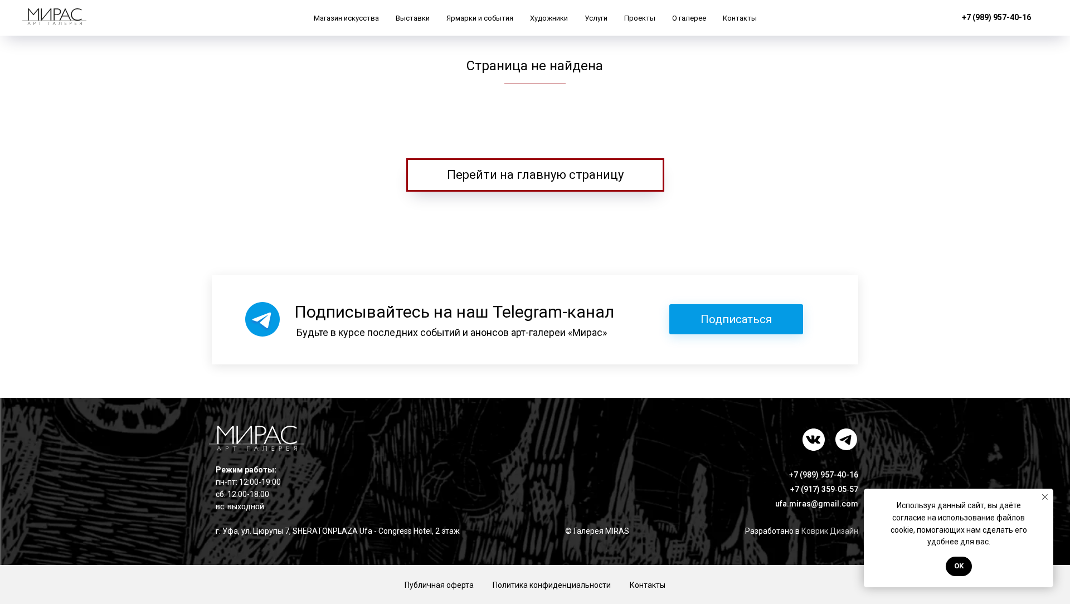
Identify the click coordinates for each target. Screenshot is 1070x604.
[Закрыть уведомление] (1044, 497)
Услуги (596, 18)
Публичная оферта (439, 585)
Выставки (413, 18)
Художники (549, 18)
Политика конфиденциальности (552, 585)
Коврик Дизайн (829, 531)
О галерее (689, 18)
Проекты (639, 18)
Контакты (740, 18)
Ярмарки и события (479, 18)
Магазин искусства (346, 18)
